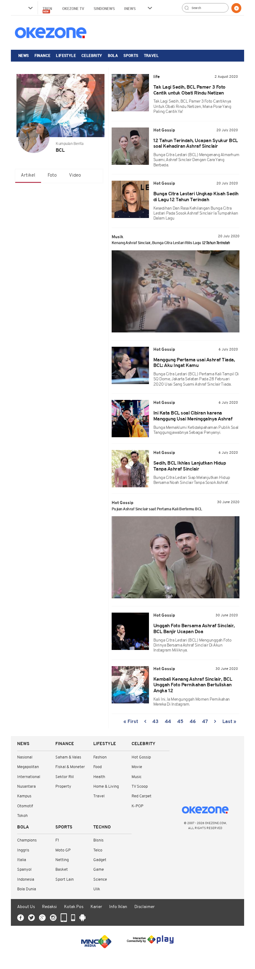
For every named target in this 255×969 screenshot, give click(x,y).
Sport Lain (64, 880)
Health (99, 777)
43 (155, 721)
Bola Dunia (26, 889)
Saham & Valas (68, 757)
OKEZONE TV (73, 8)
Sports (130, 55)
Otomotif (25, 806)
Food (97, 767)
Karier (96, 907)
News (23, 55)
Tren (48, 9)
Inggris (23, 850)
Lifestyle (66, 55)
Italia (21, 860)
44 (168, 721)
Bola (113, 55)
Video (75, 175)
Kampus (24, 796)
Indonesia (25, 880)
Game (98, 870)
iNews (130, 8)
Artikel (28, 175)
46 (193, 721)
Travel (151, 55)
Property (63, 787)
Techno (102, 827)
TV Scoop (140, 787)
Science (100, 880)
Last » (229, 721)
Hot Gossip (141, 757)
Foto (52, 175)
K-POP (137, 806)
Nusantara (26, 787)
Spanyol (24, 870)
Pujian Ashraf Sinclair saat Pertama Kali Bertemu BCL (157, 509)
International (28, 777)
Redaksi (49, 907)
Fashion (100, 757)
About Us (26, 907)
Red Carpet (141, 796)
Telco (97, 850)
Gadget (99, 860)
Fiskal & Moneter (70, 767)
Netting (62, 860)
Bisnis (98, 840)
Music (136, 777)
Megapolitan (28, 767)
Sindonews (104, 8)
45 (180, 721)
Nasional (24, 757)
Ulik (96, 889)
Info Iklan (118, 907)
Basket (61, 870)
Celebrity (91, 55)
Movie (137, 767)
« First (130, 721)
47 (205, 721)
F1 (57, 840)
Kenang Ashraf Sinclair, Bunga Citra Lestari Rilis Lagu (171, 243)
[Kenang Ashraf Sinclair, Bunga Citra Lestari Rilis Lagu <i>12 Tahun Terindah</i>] (176, 291)
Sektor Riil (64, 777)
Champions (27, 840)
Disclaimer (144, 907)
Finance (43, 55)
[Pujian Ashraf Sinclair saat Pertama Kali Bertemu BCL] (176, 557)
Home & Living (106, 787)
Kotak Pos (73, 907)
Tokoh (22, 816)
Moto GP (63, 850)
